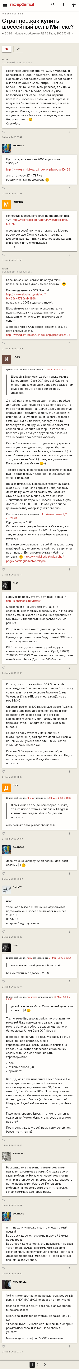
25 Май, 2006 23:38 (12, 1352)
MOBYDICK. (20, 1281)
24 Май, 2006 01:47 (12, 193)
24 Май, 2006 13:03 (12, 673)
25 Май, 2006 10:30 (12, 937)
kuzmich (18, 201)
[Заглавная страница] (22, 2)
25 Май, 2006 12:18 (12, 987)
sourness (18, 145)
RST (43, 33)
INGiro (16, 356)
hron (15, 582)
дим (30, 958)
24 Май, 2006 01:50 (12, 260)
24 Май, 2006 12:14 (12, 575)
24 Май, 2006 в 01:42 (55, 369)
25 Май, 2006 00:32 (12, 879)
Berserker (19, 1153)
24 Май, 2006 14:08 (12, 777)
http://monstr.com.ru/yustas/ (23, 600)
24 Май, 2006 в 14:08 (60, 798)
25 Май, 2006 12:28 (12, 1145)
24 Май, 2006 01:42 (12, 137)
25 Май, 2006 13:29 (12, 1205)
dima (15, 785)
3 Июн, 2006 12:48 (60, 33)
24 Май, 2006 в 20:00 (60, 958)
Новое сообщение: (27, 33)
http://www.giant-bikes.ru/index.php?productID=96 (38, 169)
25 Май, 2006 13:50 (12, 1273)
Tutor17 (17, 887)
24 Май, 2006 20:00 (12, 839)
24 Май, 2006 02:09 (12, 348)
